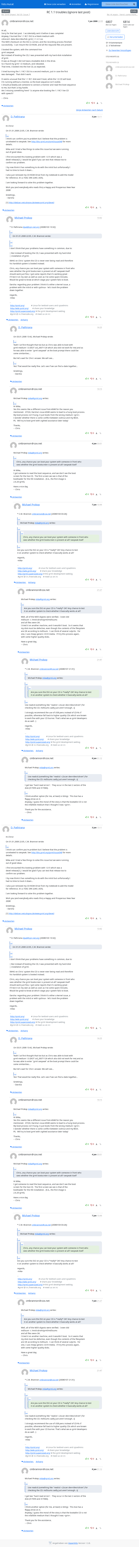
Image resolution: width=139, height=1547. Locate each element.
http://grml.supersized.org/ (22, 311)
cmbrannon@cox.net (41, 514)
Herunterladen (116, 37)
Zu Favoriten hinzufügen (120, 50)
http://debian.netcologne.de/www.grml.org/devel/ (31, 202)
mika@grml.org (35, 398)
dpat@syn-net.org (31, 227)
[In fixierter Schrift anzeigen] (97, 103)
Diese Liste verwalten (56, 4)
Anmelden (76, 4)
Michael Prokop (23, 217)
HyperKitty (73, 1543)
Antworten (8, 105)
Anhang (24, 319)
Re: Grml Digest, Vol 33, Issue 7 (15, 14)
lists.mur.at (7, 4)
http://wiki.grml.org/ (19, 308)
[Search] (134, 4)
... (8, 135)
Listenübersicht (113, 31)
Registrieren (93, 4)
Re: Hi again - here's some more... (122, 14)
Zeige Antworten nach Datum (89, 110)
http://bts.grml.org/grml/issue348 (46, 141)
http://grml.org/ (17, 305)
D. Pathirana (18, 116)
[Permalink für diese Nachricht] (101, 103)
